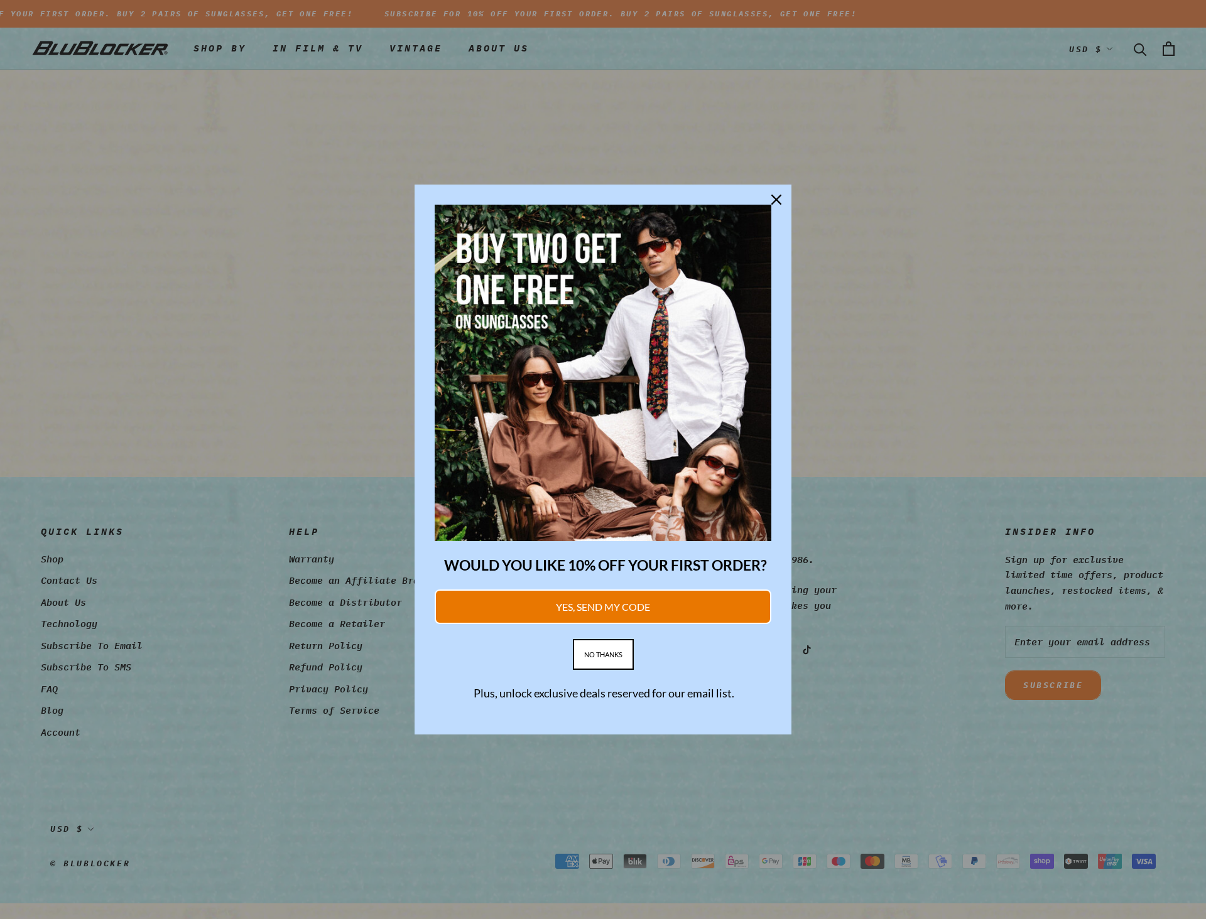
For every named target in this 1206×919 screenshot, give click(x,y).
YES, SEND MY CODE (603, 607)
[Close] (776, 200)
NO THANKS (603, 654)
